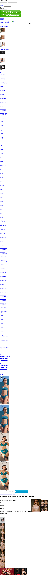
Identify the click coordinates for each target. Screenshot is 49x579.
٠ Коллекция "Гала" (3, 109)
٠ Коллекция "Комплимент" (4, 311)
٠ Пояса (1, 145)
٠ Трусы (1, 129)
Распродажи (7, 22)
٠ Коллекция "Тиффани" (3, 273)
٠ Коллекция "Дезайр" (3, 303)
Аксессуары (2, 372)
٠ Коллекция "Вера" (3, 78)
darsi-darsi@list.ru (5, 21)
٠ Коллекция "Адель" (3, 114)
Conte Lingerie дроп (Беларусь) (4, 340)
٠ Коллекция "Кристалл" (3, 113)
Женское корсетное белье (5, 72)
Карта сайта (37, 576)
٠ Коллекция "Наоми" (3, 102)
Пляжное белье (3, 369)
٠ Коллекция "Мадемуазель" (4, 296)
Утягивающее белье (4, 365)
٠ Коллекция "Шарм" (3, 280)
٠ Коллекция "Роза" (2, 252)
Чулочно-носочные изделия (6, 363)
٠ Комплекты (2, 142)
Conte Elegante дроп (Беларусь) (4, 336)
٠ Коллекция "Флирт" (3, 308)
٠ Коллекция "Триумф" (3, 269)
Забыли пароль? (6, 2)
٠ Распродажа (2, 87)
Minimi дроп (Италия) (3, 165)
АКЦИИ (2, 374)
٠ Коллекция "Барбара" (3, 95)
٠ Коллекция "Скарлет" (3, 99)
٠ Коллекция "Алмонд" (3, 288)
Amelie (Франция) (2, 74)
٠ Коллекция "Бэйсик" (3, 300)
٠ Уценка (1, 125)
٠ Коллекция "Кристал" (3, 237)
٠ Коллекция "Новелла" (3, 260)
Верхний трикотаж (4, 358)
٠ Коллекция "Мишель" (3, 98)
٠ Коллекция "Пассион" (3, 292)
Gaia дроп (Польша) (2, 221)
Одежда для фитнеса (4, 361)
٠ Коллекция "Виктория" (3, 234)
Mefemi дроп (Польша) (3, 225)
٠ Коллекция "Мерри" (3, 249)
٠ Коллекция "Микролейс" (3, 83)
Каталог (5, 22)
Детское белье (3, 354)
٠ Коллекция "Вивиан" (3, 118)
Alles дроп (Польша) (3, 210)
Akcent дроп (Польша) (3, 206)
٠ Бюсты (1, 133)
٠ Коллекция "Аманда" (3, 245)
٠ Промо (1, 86)
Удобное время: (2, 8)
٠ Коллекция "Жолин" (3, 106)
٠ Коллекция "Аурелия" (3, 284)
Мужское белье (3, 370)
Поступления (2, 22)
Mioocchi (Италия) (2, 90)
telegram (11, 21)
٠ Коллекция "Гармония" (3, 285)
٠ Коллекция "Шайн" (3, 307)
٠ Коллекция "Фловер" (3, 304)
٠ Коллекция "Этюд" (3, 264)
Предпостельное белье (5, 356)
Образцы (14, 494)
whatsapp (14, 21)
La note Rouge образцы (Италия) (4, 347)
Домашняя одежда (4, 360)
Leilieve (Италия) (2, 138)
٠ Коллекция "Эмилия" (3, 268)
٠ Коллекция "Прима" (3, 272)
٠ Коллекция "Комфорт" (3, 276)
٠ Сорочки (1, 335)
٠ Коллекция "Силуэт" (3, 256)
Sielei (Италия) (2, 181)
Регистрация (2, 2)
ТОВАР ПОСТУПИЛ (4, 26)
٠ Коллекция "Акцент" (3, 257)
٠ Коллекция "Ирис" (3, 241)
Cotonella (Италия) (2, 126)
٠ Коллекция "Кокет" (3, 295)
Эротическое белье (4, 367)
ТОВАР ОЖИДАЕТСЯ (5, 49)
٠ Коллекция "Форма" (3, 265)
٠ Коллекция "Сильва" (3, 91)
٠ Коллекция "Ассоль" (3, 238)
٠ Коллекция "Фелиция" (3, 253)
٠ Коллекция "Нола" (3, 105)
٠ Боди (1, 157)
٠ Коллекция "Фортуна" (3, 82)
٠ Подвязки (1, 146)
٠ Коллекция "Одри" (3, 94)
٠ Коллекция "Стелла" (3, 110)
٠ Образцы (1, 121)
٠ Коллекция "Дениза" (3, 117)
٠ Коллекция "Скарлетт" (3, 277)
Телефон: (1, 7)
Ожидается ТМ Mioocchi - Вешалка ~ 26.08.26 (7, 56)
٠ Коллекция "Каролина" (3, 248)
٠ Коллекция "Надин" (3, 79)
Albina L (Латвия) (2, 233)
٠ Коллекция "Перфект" (3, 261)
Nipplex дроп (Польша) (3, 229)
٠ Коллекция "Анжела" (3, 75)
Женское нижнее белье (5, 352)
